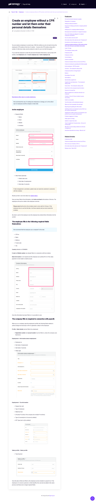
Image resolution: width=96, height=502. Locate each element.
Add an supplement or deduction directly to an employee (74, 93)
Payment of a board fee (70, 90)
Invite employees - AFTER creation (72, 66)
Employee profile (68, 52)
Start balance (68, 77)
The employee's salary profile (71, 50)
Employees (21, 12)
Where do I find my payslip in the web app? (74, 104)
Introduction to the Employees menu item (73, 42)
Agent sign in (52, 495)
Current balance (68, 57)
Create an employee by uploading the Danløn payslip (76, 64)
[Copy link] (57, 18)
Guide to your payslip (69, 99)
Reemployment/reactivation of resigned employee (75, 31)
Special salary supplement (70, 79)
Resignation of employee (70, 21)
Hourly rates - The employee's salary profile (74, 85)
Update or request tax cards (71, 120)
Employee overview (69, 55)
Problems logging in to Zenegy (71, 116)
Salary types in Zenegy (69, 118)
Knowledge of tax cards (70, 75)
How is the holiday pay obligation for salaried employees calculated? (74, 34)
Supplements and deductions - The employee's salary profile (75, 83)
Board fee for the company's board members (74, 88)
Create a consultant (69, 59)
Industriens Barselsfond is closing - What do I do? (75, 130)
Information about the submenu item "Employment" (76, 40)
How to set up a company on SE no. (72, 143)
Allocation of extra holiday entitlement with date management (75, 127)
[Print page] (55, 18)
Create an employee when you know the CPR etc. (75, 61)
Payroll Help (26, 4)
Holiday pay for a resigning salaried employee (74, 29)
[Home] (14, 4)
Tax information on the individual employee (74, 102)
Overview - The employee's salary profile (73, 68)
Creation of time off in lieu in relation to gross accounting (74, 97)
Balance (66, 73)
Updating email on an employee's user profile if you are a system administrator (75, 109)
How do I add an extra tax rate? (71, 37)
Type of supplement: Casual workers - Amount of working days (75, 124)
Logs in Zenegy (68, 48)
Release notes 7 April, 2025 (70, 148)
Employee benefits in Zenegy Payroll (72, 70)
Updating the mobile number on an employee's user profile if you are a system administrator (76, 113)
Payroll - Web (14, 12)
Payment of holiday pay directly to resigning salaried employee (76, 26)
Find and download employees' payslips (73, 19)
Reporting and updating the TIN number (73, 106)
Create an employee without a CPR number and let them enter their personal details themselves (46, 12)
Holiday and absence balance (71, 23)
